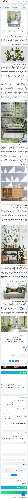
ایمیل (24, 459)
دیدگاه (24, 442)
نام (25, 455)
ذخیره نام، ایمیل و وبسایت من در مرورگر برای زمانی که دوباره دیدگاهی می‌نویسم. (15, 471)
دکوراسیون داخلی (23, 349)
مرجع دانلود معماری (19, 497)
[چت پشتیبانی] (23, 494)
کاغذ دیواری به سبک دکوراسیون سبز (21, 357)
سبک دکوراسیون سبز (13, 355)
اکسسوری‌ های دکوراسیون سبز (22, 355)
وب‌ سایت (24, 464)
